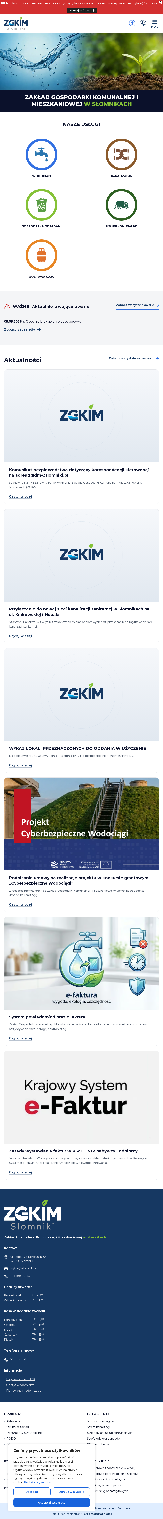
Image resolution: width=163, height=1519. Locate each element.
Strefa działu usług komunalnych (110, 1433)
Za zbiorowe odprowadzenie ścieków (112, 1473)
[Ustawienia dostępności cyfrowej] (132, 23)
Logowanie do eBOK (20, 1379)
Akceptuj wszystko (52, 1502)
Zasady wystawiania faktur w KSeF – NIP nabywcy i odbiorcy (73, 1151)
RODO (11, 1438)
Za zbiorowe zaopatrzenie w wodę (111, 1468)
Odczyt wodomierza (20, 1385)
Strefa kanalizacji (98, 1427)
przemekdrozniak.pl (98, 1513)
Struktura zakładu (18, 1427)
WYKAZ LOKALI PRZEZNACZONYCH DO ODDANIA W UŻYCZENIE (77, 748)
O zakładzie (13, 1414)
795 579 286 (19, 1359)
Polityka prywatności (38, 1482)
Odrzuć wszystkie (71, 1492)
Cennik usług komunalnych (106, 1479)
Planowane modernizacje (23, 1390)
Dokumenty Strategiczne (24, 1433)
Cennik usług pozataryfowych (107, 1491)
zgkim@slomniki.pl (23, 1268)
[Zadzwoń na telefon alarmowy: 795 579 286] (143, 23)
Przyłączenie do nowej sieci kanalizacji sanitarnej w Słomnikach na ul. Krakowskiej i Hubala (79, 612)
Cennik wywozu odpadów (105, 1485)
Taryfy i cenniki (97, 1460)
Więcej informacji (82, 10)
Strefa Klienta (97, 1414)
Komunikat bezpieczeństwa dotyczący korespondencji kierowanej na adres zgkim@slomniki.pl (79, 472)
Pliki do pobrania (98, 1444)
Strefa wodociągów (100, 1421)
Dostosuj (32, 1492)
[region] (51, 1477)
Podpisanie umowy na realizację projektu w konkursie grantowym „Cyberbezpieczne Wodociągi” (78, 880)
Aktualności (14, 1421)
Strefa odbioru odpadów (103, 1438)
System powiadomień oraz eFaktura (47, 1017)
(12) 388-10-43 (20, 1276)
